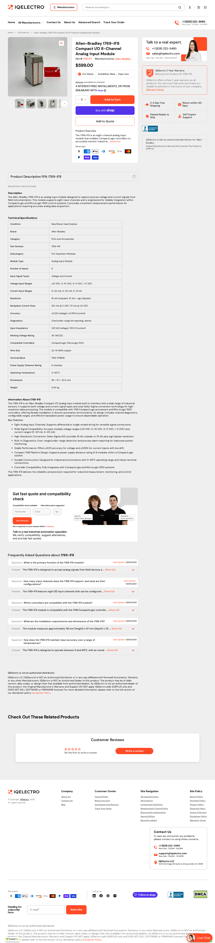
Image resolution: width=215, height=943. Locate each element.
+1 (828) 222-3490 (193, 21)
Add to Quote (105, 121)
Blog (63, 804)
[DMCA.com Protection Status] (200, 897)
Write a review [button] (134, 751)
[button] (189, 7)
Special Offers (148, 816)
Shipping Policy (198, 808)
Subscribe (76, 909)
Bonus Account (102, 800)
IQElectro (24, 799)
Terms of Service (198, 812)
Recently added (149, 820)
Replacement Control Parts (154, 808)
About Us (66, 797)
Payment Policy (198, 800)
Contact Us (67, 800)
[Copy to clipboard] (134, 176)
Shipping (79, 82)
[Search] (180, 7)
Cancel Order (101, 797)
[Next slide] (64, 103)
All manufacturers (149, 797)
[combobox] (133, 7)
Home (10, 33)
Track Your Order (103, 808)
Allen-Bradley (123, 58)
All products (147, 800)
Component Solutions (152, 804)
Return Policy (196, 797)
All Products (23, 33)
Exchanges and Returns (107, 804)
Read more (115, 141)
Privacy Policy (197, 804)
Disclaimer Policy (41, 692)
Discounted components (153, 812)
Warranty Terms (155, 89)
